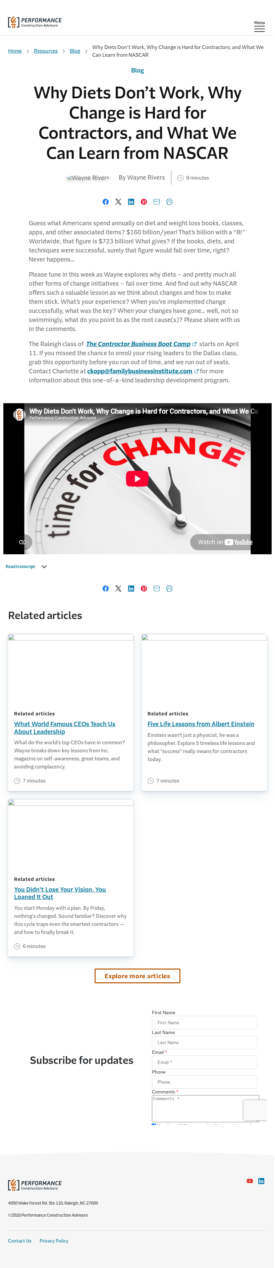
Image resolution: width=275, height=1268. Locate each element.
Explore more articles (137, 976)
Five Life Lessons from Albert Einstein (201, 724)
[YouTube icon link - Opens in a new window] (250, 1181)
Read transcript (20, 567)
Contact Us (20, 1241)
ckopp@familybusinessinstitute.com (139, 371)
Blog (75, 50)
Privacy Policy (54, 1241)
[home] (35, 20)
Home (15, 50)
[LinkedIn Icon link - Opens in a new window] (261, 1181)
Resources (46, 50)
